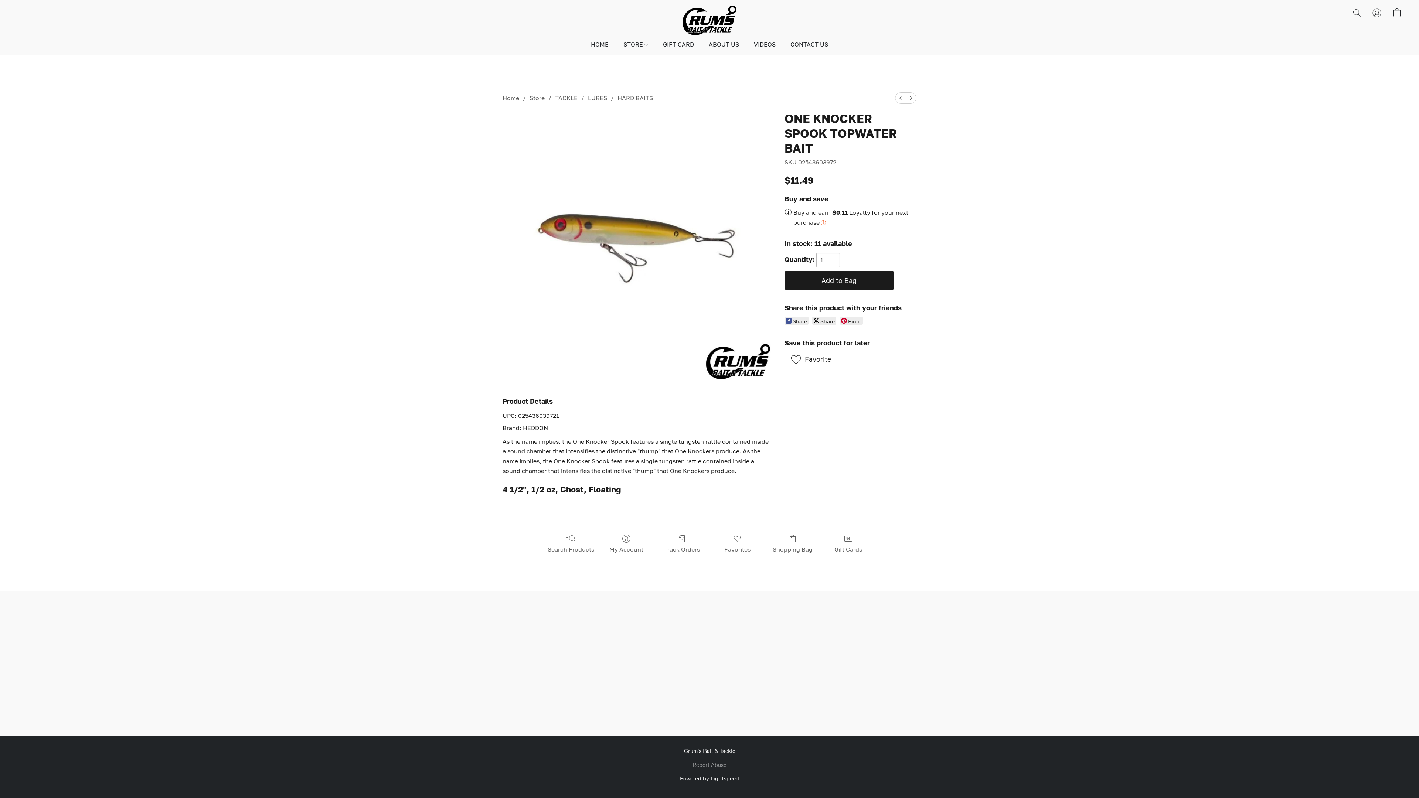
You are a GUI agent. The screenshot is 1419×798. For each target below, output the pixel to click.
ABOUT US (724, 44)
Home (511, 98)
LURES (597, 98)
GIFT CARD (678, 44)
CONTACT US (809, 44)
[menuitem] (900, 98)
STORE (633, 44)
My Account (626, 549)
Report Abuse (709, 765)
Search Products (571, 549)
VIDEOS (765, 44)
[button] (709, 20)
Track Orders (682, 549)
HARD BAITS (635, 98)
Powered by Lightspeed (709, 778)
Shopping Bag (793, 549)
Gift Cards (848, 549)
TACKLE (566, 98)
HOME (600, 44)
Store (537, 98)
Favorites (737, 549)
